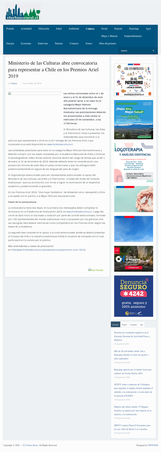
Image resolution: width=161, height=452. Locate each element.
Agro (148, 28)
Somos (89, 43)
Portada (10, 28)
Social (104, 28)
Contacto (74, 43)
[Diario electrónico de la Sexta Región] (23, 12)
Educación (44, 28)
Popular (124, 325)
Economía (26, 43)
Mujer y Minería (109, 36)
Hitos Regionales (107, 43)
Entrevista (43, 43)
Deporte (118, 28)
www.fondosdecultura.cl (60, 144)
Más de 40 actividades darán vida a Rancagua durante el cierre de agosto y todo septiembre (131, 355)
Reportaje (134, 28)
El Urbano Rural (30, 445)
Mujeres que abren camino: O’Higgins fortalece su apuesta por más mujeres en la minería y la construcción (132, 410)
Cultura (90, 28)
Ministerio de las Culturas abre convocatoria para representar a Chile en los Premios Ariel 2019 (53, 69)
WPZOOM (153, 445)
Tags (141, 325)
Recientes (116, 325)
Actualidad (26, 28)
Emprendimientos (133, 36)
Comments (133, 325)
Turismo (59, 43)
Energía (10, 43)
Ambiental (74, 28)
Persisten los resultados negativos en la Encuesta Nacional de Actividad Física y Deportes (132, 336)
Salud (59, 28)
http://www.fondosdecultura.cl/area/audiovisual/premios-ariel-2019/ (48, 249)
